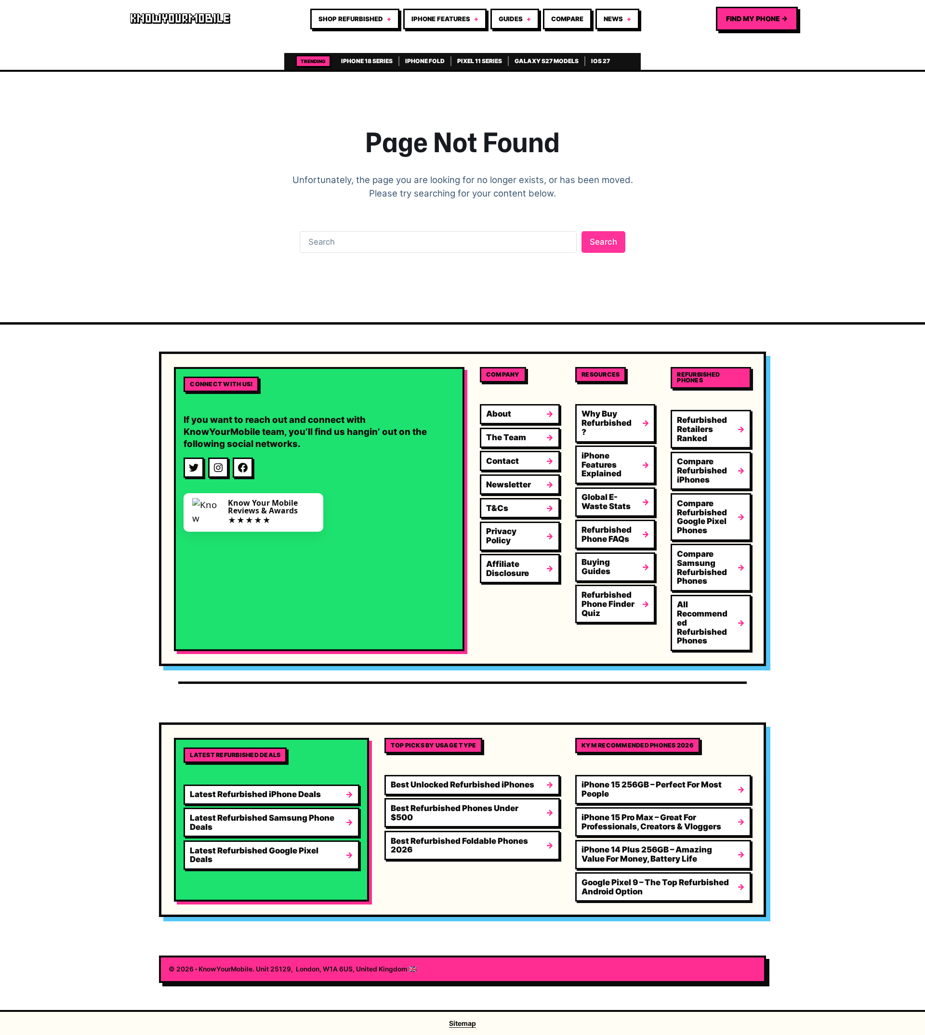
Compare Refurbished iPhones (702, 471)
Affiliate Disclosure (507, 568)
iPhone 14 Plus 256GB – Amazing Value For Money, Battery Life (646, 854)
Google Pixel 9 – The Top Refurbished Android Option (655, 887)
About (498, 414)
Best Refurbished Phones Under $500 (454, 812)
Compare (567, 19)
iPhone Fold (425, 61)
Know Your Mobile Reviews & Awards (263, 506)
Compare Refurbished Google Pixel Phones (702, 516)
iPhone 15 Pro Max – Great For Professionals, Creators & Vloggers (651, 821)
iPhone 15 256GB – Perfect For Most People (651, 789)
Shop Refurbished (350, 19)
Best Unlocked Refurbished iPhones (462, 784)
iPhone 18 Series (367, 61)
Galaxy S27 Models (547, 61)
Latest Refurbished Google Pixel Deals (254, 855)
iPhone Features (440, 19)
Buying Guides (595, 566)
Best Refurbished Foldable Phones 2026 (459, 845)
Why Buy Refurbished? (606, 423)
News (613, 19)
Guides (511, 19)
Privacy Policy (501, 535)
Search (603, 242)
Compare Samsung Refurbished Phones (702, 567)
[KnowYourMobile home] (180, 19)
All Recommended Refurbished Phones (702, 622)
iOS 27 (600, 61)
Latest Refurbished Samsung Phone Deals (262, 822)
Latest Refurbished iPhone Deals (255, 794)
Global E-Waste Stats (606, 501)
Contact (502, 461)
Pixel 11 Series (479, 61)
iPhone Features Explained (601, 465)
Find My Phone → (757, 18)
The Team (506, 437)
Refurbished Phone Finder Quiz (607, 604)
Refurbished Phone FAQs (606, 534)
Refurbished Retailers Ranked (702, 429)
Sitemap (462, 1023)
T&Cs (497, 508)
